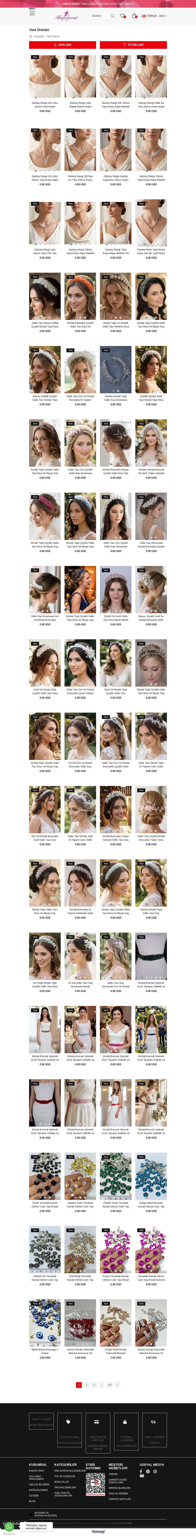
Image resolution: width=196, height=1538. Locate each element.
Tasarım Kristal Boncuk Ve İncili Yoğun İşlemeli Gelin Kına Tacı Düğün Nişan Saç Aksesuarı (151, 471)
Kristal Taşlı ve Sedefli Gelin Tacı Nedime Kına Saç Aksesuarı (116, 324)
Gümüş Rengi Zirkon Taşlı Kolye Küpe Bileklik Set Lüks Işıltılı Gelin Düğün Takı (80, 251)
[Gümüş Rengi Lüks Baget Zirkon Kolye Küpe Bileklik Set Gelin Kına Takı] (80, 76)
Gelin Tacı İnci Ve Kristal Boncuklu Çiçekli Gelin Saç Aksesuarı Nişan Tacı (115, 764)
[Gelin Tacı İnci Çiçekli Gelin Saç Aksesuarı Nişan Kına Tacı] (80, 443)
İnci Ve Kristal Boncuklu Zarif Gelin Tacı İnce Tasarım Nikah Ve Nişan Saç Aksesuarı (45, 838)
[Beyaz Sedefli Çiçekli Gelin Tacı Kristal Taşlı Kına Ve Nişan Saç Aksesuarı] (45, 369)
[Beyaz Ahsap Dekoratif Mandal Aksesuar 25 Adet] (151, 1323)
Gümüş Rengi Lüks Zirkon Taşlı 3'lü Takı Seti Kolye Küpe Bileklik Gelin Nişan (45, 251)
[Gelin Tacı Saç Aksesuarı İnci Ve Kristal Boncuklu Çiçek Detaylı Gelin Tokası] (115, 956)
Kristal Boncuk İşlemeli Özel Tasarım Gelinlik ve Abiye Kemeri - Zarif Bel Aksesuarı (151, 984)
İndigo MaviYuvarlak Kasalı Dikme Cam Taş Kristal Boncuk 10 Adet (151, 1204)
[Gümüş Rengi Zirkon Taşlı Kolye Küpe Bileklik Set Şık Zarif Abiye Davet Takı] (151, 149)
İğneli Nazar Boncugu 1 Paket (45, 1351)
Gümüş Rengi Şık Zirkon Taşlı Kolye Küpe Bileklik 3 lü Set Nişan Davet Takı (116, 104)
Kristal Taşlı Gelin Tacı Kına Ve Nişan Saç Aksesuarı (44, 911)
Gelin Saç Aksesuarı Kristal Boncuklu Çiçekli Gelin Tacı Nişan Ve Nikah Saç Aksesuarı (151, 544)
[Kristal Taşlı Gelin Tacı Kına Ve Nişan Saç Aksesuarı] (45, 883)
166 (110, 1384)
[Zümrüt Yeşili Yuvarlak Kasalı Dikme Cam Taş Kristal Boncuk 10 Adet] (115, 1176)
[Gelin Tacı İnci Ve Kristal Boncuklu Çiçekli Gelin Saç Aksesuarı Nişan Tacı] (115, 736)
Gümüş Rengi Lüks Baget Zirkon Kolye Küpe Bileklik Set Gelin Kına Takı (80, 104)
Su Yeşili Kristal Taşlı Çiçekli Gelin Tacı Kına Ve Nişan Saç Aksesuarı (45, 984)
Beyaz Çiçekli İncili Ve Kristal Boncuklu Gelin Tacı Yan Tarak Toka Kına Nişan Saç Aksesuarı (151, 618)
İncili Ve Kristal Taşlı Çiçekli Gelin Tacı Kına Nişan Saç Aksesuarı (45, 691)
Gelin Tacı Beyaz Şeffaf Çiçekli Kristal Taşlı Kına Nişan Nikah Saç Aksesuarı (44, 324)
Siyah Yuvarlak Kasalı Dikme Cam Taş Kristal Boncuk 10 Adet (45, 1204)
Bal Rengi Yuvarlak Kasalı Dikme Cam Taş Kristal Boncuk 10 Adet (80, 1278)
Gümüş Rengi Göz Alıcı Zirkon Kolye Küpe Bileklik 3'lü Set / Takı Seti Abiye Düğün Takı (45, 104)
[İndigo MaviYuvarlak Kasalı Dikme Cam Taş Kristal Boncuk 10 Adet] (151, 1176)
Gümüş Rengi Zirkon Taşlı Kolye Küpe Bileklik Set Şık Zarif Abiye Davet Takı (151, 178)
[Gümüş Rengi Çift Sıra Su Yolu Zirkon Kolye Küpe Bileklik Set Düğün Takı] (80, 149)
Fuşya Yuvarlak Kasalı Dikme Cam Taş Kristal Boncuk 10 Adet (116, 1278)
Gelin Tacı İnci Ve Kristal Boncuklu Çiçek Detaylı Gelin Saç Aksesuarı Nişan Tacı (80, 691)
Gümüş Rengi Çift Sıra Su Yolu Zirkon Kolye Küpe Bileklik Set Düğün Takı (80, 178)
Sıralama (64, 44)
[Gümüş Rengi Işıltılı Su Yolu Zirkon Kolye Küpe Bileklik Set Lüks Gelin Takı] (151, 76)
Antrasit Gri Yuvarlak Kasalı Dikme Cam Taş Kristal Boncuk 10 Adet (45, 1278)
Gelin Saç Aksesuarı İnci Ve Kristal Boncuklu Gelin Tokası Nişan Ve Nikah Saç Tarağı (45, 618)
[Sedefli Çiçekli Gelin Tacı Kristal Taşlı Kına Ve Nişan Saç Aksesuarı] (151, 369)
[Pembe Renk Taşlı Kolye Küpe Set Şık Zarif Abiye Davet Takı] (151, 223)
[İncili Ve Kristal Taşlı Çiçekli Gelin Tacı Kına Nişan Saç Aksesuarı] (45, 663)
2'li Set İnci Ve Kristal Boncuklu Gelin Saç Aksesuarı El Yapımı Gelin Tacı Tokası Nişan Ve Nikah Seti (80, 764)
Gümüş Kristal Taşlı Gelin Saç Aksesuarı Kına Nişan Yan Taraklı (116, 398)
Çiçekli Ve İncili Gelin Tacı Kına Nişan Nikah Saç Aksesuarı (115, 618)
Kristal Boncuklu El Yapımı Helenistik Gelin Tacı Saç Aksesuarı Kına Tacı (80, 911)
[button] (35, 98)
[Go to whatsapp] (9, 1526)
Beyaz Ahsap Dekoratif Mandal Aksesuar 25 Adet (151, 1351)
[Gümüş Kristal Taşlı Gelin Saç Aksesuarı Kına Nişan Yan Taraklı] (115, 369)
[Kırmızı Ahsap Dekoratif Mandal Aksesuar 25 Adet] (80, 1323)
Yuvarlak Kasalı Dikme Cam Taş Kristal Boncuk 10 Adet (151, 1278)
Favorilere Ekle (40, 93)
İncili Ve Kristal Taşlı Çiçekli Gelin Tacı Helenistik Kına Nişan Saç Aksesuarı (116, 691)
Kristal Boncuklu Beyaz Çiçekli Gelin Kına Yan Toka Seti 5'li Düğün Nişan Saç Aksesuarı (116, 471)
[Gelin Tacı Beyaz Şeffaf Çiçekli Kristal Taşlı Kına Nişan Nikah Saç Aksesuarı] (45, 296)
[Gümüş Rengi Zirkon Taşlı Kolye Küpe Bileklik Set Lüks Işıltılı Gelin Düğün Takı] (80, 223)
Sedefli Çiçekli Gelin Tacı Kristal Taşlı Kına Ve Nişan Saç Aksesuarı (151, 398)
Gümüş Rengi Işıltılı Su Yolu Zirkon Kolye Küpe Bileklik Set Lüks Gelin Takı (151, 104)
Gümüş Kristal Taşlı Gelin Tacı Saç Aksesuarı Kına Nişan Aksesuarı (151, 911)
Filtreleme (136, 44)
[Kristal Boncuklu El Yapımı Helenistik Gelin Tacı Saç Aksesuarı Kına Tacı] (80, 883)
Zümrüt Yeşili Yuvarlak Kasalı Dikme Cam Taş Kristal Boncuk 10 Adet (116, 1204)
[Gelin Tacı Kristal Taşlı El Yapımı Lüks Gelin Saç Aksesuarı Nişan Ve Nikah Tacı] (151, 736)
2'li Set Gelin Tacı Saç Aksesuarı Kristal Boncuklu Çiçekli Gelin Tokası (80, 984)
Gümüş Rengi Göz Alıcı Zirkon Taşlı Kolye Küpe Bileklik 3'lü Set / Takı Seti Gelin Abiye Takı (44, 178)
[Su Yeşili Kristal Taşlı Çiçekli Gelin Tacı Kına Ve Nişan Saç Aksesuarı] (45, 956)
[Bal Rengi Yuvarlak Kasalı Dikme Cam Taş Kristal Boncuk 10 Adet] (80, 1249)
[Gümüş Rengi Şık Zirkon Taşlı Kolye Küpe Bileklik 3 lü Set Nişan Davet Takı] (115, 76)
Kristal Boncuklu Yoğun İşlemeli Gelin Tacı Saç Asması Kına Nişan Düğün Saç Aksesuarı (116, 838)
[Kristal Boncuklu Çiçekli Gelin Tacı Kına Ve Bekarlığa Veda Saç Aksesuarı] (80, 296)
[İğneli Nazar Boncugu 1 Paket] (45, 1323)
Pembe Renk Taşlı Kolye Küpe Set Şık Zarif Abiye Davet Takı (151, 251)
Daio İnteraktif (125, 1523)
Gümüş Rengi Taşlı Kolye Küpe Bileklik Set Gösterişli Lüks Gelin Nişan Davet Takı (116, 251)
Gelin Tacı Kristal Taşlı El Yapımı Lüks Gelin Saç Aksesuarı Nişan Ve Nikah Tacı (151, 764)
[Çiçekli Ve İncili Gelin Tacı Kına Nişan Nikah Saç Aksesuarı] (115, 589)
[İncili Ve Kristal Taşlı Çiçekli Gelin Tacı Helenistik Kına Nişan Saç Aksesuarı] (115, 663)
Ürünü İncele (49, 93)
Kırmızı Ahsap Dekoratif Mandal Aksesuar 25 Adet (80, 1351)
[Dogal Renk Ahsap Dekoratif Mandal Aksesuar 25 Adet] (115, 1323)
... (102, 1384)
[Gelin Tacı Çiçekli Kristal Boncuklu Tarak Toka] (151, 809)
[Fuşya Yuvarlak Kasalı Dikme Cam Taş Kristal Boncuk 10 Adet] (115, 1249)
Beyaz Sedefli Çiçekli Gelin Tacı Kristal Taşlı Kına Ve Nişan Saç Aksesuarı (44, 398)
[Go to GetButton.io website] (9, 1534)
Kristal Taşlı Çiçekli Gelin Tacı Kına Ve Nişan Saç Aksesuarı (151, 324)
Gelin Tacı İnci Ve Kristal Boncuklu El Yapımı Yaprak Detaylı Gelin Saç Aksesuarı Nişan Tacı (80, 398)
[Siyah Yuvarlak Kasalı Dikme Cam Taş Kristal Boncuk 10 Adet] (45, 1176)
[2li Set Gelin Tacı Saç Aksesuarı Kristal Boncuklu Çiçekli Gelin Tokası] (80, 956)
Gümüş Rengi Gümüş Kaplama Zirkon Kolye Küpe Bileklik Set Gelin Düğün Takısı (115, 178)
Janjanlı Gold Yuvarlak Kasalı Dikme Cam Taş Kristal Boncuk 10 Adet (80, 1204)
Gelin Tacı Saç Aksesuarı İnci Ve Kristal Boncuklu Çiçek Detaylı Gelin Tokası (115, 984)
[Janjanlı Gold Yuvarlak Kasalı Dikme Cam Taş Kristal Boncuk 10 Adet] (80, 1176)
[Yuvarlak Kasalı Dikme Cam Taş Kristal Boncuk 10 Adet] (151, 1249)
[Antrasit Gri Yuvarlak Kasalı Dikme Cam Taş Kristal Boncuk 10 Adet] (45, 1249)
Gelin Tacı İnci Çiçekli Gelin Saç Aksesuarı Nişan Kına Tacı (80, 471)
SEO (114, 1523)
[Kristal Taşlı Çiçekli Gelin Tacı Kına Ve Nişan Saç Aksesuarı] (151, 296)
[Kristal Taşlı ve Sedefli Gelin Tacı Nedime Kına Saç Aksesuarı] (115, 296)
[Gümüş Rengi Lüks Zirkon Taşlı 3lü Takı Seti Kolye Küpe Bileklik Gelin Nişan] (45, 223)
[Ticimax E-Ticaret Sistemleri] (98, 1532)
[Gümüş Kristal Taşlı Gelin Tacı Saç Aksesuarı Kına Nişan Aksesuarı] (151, 883)
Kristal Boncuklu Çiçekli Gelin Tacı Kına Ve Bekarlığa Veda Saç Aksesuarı (80, 324)
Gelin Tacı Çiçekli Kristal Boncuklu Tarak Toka (151, 838)
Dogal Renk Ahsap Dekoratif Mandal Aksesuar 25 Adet (116, 1351)
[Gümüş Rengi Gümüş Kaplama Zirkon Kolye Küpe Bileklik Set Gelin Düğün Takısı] (115, 149)
